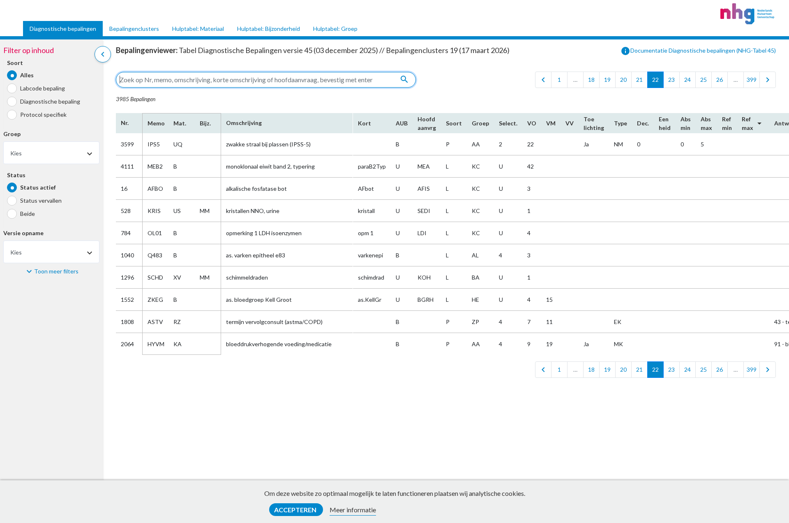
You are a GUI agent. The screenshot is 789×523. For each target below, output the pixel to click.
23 (671, 79)
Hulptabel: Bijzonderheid (268, 28)
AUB (402, 123)
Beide (27, 213)
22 (655, 79)
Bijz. (205, 123)
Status (16, 174)
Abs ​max (706, 123)
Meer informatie (353, 510)
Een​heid (665, 123)
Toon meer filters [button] (56, 271)
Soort (15, 62)
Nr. (125, 122)
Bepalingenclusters (134, 28)
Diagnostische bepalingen (63, 28)
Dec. (643, 123)
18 (591, 79)
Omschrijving (244, 122)
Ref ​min (727, 123)
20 (623, 79)
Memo (156, 123)
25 (703, 79)
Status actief (38, 187)
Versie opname (23, 232)
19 (607, 79)
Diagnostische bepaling (50, 101)
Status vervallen (41, 200)
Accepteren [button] (296, 510)
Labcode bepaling (42, 88)
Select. (508, 123)
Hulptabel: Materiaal (198, 28)
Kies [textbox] (16, 153)
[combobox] (51, 152)
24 (687, 79)
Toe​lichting (594, 123)
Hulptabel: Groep (335, 28)
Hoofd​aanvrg (427, 123)
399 (752, 79)
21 (639, 79)
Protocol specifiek (43, 114)
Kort (364, 123)
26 (719, 79)
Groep (12, 133)
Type (620, 123)
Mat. (179, 123)
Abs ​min (686, 123)
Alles (27, 75)
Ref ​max (753, 123)
